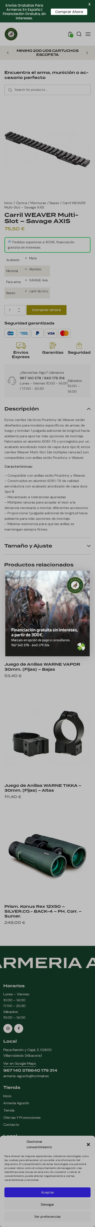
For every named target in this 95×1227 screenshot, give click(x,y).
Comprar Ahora (69, 11)
